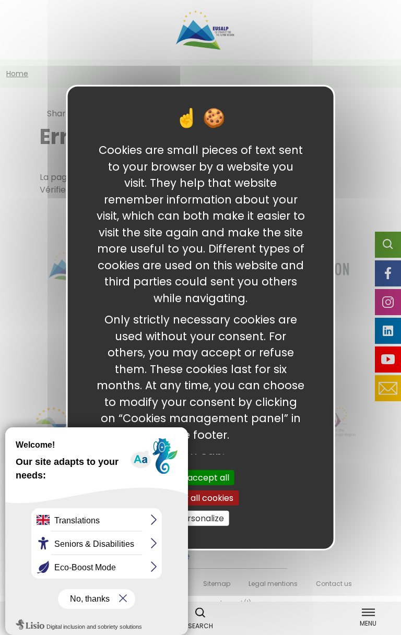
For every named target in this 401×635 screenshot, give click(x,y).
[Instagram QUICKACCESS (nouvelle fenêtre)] (388, 302)
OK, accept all (200, 477)
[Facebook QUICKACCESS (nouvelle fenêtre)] (388, 273)
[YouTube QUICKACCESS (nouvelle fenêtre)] (388, 359)
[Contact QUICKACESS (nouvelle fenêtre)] (388, 388)
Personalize (200, 518)
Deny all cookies (200, 498)
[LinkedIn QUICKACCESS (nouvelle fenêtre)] (388, 331)
